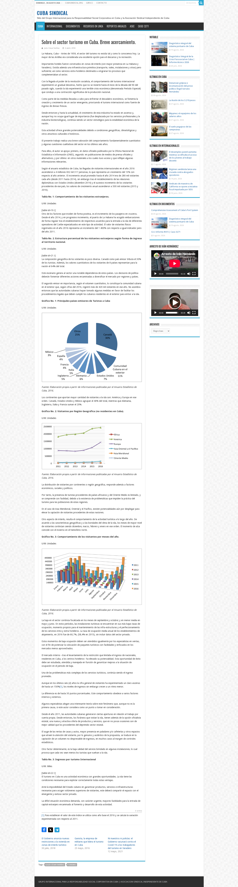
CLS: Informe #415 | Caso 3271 (165, 232)
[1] (61, 686)
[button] (92, 347)
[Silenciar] (188, 273)
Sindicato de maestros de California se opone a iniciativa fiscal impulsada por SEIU (183, 186)
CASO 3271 (143, 26)
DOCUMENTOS (73, 26)
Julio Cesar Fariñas (52, 48)
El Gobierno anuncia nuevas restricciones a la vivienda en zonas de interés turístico (56, 841)
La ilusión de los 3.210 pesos (182, 100)
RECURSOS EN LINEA (93, 26)
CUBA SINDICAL (52, 13)
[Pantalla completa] (194, 273)
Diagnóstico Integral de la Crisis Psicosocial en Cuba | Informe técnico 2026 (181, 59)
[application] (174, 263)
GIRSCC (89, 3)
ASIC (132, 26)
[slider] (172, 313)
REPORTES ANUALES (116, 26)
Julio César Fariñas (55, 865)
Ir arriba (138, 811)
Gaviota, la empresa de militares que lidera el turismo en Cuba (89, 841)
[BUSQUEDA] (201, 2)
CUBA (40, 26)
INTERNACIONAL (54, 26)
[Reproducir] (155, 273)
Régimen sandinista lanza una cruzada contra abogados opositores (182, 172)
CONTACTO (101, 3)
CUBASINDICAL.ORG (74, 3)
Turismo (72, 865)
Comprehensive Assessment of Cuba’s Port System (174, 210)
